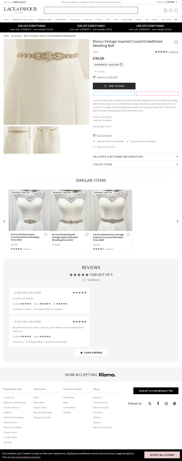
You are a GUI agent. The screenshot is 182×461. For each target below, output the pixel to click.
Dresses (99, 19)
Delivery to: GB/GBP (107, 77)
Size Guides (39, 402)
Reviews (97, 417)
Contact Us (9, 397)
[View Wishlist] (170, 10)
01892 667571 (19, 2)
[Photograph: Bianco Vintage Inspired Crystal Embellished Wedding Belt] (46, 82)
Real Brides (68, 397)
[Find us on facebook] (158, 403)
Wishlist (67, 412)
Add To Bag (116, 86)
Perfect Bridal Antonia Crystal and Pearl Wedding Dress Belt (25, 237)
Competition (69, 407)
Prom (116, 19)
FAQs (36, 397)
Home (6, 36)
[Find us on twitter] (149, 403)
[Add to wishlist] (45, 234)
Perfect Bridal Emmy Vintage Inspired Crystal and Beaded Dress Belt (108, 237)
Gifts (108, 19)
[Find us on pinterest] (174, 403)
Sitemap (8, 442)
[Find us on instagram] (166, 403)
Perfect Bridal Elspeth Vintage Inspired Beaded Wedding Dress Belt (65, 237)
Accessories (75, 19)
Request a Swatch (42, 417)
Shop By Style (127, 19)
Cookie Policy (10, 437)
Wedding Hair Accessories (23, 19)
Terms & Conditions (13, 427)
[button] (9, 82)
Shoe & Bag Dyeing (42, 412)
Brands (139, 19)
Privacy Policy (10, 432)
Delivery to (166, 2)
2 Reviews (173, 51)
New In (155, 19)
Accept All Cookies (162, 454)
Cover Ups (88, 19)
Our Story (98, 412)
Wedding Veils (61, 19)
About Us (97, 397)
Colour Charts (40, 407)
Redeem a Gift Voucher (15, 402)
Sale (147, 19)
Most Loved (166, 19)
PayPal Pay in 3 (11, 422)
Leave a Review (93, 352)
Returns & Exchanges (14, 417)
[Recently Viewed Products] (165, 10)
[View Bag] (176, 10)
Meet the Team (100, 402)
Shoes (6, 19)
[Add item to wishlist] (176, 42)
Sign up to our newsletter (156, 390)
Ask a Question (104, 135)
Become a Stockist (102, 427)
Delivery (8, 412)
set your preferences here (25, 457)
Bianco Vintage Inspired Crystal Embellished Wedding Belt (50, 36)
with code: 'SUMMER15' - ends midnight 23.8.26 (32, 27)
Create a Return (11, 407)
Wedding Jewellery (44, 19)
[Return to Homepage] (21, 10)
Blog (65, 402)
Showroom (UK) (101, 407)
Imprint (96, 422)
